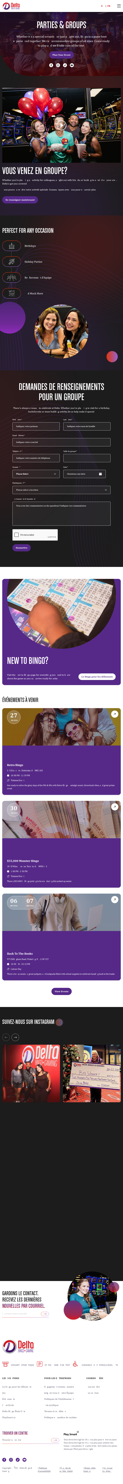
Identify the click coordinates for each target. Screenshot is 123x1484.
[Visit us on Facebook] (51, 65)
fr (108, 5)
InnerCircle (8, 1405)
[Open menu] (119, 6)
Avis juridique (51, 1405)
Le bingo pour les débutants (97, 676)
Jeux (4, 1393)
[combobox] (63, 490)
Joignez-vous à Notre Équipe (59, 1393)
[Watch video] (61, 125)
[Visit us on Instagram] (58, 65)
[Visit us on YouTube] (72, 65)
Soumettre (21, 547)
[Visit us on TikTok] (65, 65)
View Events (61, 991)
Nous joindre (93, 1387)
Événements (8, 1399)
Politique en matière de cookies (60, 1417)
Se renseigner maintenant (20, 199)
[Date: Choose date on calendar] (109, 474)
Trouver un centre (15, 1433)
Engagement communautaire (59, 1387)
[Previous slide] (6, 1037)
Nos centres (92, 1393)
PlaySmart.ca (8, 1417)
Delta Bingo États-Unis (13, 1411)
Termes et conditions (55, 1411)
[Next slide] (15, 1037)
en (102, 5)
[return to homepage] (11, 5)
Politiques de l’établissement (59, 1399)
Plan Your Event (61, 54)
